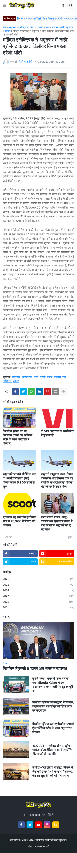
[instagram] (47, 824)
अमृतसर (16, 377)
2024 (38, 590)
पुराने (70, 537)
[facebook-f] (21, 824)
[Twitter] (23, 391)
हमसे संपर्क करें (42, 846)
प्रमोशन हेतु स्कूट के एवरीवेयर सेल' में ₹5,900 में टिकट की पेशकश (19, 521)
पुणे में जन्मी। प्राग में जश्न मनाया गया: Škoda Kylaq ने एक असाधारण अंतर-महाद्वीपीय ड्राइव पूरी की (52, 685)
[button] (4, 5)
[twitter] (30, 824)
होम (30, 846)
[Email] (55, 391)
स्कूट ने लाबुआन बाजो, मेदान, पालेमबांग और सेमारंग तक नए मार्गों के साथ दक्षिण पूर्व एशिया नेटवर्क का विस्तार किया (57, 480)
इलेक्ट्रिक (27, 377)
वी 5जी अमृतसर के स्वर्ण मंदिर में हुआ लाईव (57, 433)
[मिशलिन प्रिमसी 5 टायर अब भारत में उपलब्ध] (38, 640)
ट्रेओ (42, 377)
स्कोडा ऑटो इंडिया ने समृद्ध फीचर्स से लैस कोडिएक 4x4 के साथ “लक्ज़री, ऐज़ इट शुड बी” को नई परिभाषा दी (52, 771)
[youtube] (38, 824)
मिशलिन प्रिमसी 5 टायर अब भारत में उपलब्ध (35, 668)
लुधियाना (7, 381)
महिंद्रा (57, 377)
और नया (8, 537)
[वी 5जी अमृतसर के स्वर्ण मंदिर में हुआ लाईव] (57, 417)
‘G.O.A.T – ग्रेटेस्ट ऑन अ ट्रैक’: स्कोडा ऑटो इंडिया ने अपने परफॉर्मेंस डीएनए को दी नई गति (52, 750)
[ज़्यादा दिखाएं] (63, 391)
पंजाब (49, 377)
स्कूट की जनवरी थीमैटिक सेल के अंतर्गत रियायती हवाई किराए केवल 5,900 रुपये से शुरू (19, 480)
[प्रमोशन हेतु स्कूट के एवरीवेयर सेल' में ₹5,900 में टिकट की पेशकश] (19, 503)
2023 (38, 596)
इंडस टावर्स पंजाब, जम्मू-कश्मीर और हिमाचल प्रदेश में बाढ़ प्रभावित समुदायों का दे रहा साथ (57, 523)
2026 (38, 579)
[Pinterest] (47, 391)
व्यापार (16, 381)
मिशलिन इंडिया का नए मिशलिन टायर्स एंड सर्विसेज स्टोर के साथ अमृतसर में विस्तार (17, 437)
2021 (38, 607)
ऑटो (36, 377)
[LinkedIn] (39, 391)
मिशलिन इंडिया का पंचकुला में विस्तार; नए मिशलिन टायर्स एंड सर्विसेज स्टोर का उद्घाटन (53, 706)
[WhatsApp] (31, 391)
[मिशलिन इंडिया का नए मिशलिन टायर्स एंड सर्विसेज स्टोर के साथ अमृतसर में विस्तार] (19, 417)
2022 (38, 601)
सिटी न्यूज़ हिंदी (42, 840)
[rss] (55, 824)
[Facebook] (15, 391)
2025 (38, 584)
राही (64, 377)
